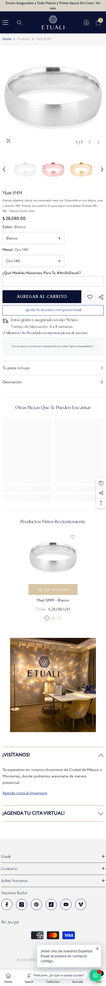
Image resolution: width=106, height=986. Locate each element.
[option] (53, 96)
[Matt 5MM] (53, 556)
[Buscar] (19, 23)
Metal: (15, 249)
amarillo (59, 618)
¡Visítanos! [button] (16, 755)
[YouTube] (65, 904)
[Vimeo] (80, 904)
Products (23, 39)
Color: (14, 226)
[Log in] (86, 22)
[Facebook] (6, 904)
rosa (53, 618)
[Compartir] (100, 297)
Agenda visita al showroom (24, 793)
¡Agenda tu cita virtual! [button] (33, 813)
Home (6, 39)
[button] (89, 142)
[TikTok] (51, 904)
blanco (46, 618)
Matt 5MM (53, 600)
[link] (90, 297)
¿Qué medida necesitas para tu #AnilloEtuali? (41, 272)
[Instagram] (21, 904)
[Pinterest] (36, 904)
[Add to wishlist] (72, 537)
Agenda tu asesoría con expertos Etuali (53, 310)
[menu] (5, 22)
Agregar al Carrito (42, 296)
